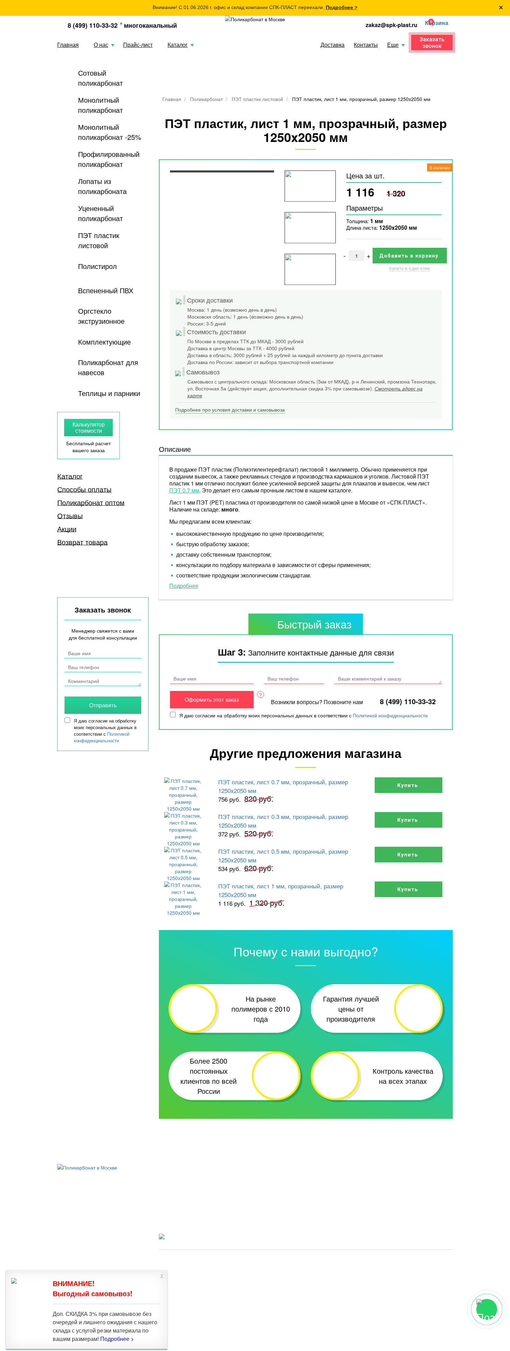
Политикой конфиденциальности (390, 715)
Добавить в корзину (409, 256)
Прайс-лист (138, 45)
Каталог (178, 45)
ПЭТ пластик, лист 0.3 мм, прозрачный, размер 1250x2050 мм (283, 820)
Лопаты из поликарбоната (102, 186)
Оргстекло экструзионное (101, 316)
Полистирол (97, 266)
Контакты (366, 45)
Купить (408, 785)
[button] (435, 23)
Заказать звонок (431, 42)
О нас (101, 45)
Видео (339, 1189)
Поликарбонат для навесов (108, 367)
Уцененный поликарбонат (100, 213)
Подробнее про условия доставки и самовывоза (230, 409)
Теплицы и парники (109, 393)
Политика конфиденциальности (374, 1261)
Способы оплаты (84, 489)
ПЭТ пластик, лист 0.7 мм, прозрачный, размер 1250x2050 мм (283, 786)
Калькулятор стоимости (89, 427)
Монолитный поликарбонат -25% (109, 132)
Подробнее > (341, 7)
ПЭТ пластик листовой (98, 240)
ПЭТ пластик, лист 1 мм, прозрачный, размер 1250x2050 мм (280, 890)
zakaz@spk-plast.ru (391, 25)
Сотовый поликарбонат (100, 78)
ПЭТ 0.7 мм (184, 490)
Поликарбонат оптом (91, 502)
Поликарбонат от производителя (293, 1261)
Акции (66, 529)
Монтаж (341, 1198)
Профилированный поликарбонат (108, 159)
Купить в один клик (409, 268)
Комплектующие (104, 342)
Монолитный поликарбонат (100, 105)
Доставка (333, 45)
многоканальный (150, 25)
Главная (68, 45)
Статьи (168, 1198)
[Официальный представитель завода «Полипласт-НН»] (255, 19)
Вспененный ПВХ (105, 290)
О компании (403, 1189)
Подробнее (183, 586)
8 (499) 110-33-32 (93, 25)
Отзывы (70, 516)
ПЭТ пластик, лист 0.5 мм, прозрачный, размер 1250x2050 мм (283, 855)
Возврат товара (82, 542)
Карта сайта (430, 1261)
